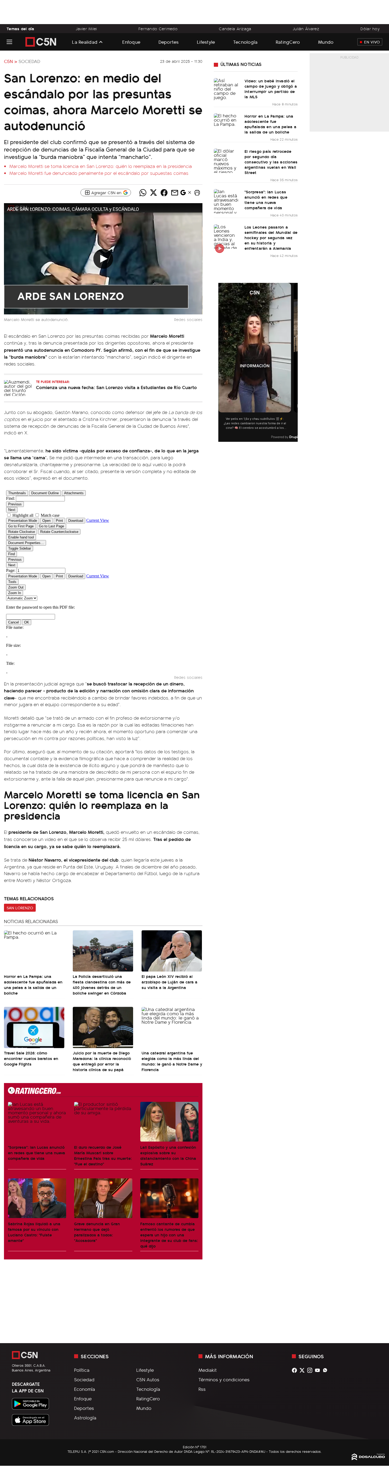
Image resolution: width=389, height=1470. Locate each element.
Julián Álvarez (306, 29)
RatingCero (288, 41)
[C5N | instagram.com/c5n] (311, 1370)
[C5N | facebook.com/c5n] (296, 1370)
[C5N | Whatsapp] (326, 1370)
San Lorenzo (20, 908)
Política (81, 1370)
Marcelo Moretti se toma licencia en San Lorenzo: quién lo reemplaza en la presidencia (100, 166)
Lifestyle (206, 41)
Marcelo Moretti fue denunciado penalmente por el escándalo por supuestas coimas (98, 173)
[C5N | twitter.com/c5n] (303, 1370)
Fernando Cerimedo (158, 29)
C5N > (10, 61)
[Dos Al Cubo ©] (368, 1458)
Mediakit (207, 1370)
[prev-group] (221, 362)
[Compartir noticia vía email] (174, 192)
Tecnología (245, 41)
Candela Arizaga (235, 29)
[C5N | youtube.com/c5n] (319, 1370)
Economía (84, 1389)
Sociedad (29, 61)
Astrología (85, 1417)
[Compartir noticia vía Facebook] (164, 192)
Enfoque (131, 41)
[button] (197, 192)
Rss (202, 1389)
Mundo (325, 41)
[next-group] (294, 362)
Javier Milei (86, 29)
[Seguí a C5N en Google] (183, 194)
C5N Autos (147, 1379)
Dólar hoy (370, 29)
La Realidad (84, 42)
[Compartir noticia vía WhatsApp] (143, 192)
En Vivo (372, 42)
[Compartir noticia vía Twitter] (153, 192)
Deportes (169, 41)
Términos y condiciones (224, 1379)
